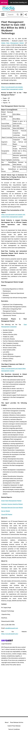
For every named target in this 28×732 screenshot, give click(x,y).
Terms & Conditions (14, 729)
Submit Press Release (14, 726)
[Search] (18, 14)
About (6, 722)
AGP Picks (4, 2)
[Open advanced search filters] (21, 14)
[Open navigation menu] (2, 14)
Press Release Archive (16, 722)
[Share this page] (26, 14)
